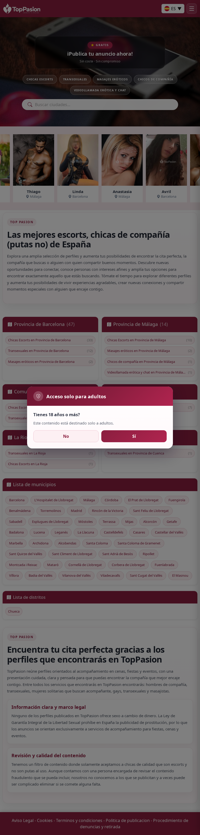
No (66, 436)
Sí (134, 436)
